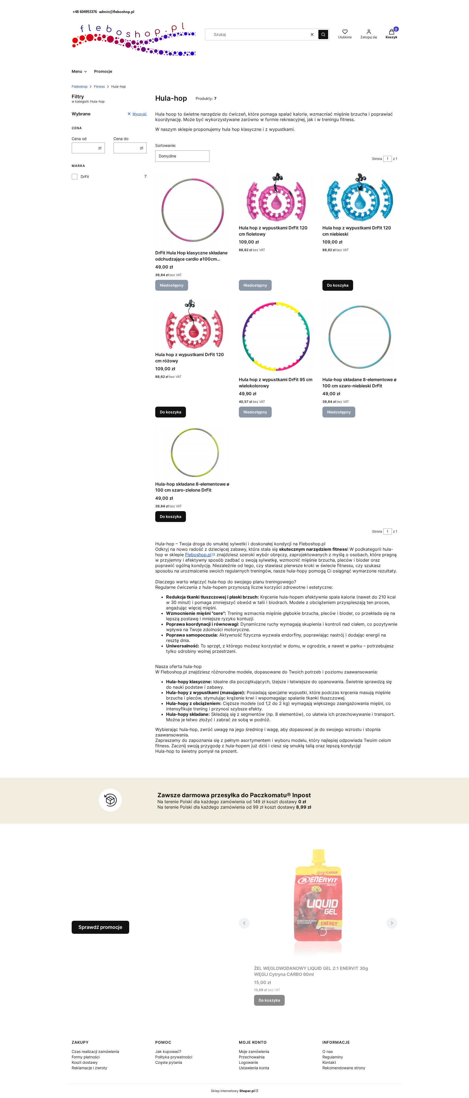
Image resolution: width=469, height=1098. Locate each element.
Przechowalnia (252, 1057)
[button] (323, 34)
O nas (327, 1051)
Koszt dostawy (85, 1062)
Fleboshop (79, 86)
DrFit (85, 176)
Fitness (99, 86)
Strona (377, 159)
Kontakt (329, 1062)
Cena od (79, 138)
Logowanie (248, 1062)
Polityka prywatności (173, 1057)
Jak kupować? (168, 1051)
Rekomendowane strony (343, 1067)
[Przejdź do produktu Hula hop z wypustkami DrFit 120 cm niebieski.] (359, 198)
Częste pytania (168, 1062)
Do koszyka (337, 285)
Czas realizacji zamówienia (95, 1051)
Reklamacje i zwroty (89, 1067)
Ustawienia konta (254, 1067)
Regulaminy (332, 1057)
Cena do (120, 138)
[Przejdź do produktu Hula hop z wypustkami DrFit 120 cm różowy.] (192, 324)
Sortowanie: (165, 145)
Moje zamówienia (254, 1051)
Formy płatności (86, 1057)
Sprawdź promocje (100, 927)
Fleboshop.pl (198, 554)
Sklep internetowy (233, 1091)
